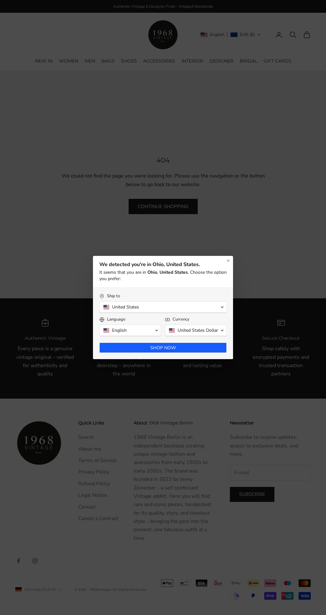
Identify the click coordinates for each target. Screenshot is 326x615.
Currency (181, 319)
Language (116, 319)
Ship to (113, 296)
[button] (163, 307)
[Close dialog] (228, 260)
